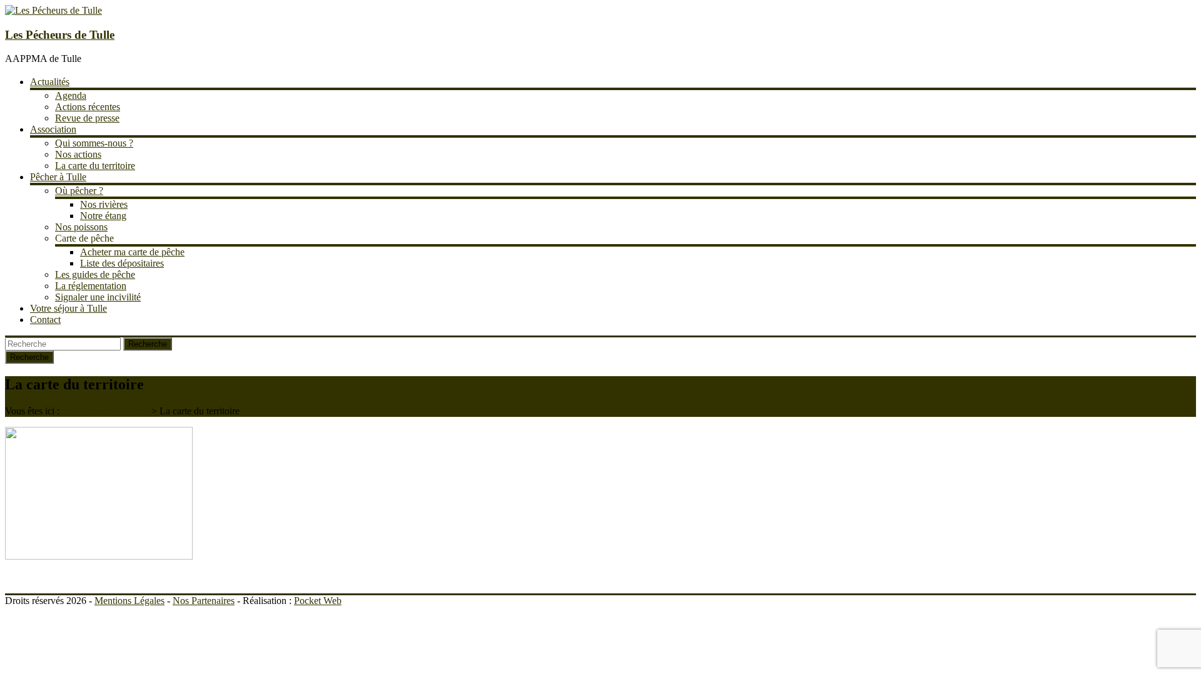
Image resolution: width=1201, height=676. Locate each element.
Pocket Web (318, 600)
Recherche (147, 344)
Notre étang (103, 215)
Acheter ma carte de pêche (132, 252)
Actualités (49, 81)
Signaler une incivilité (98, 297)
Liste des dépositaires (122, 263)
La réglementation (90, 285)
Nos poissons (81, 227)
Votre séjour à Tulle (68, 308)
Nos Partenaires (204, 600)
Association (53, 129)
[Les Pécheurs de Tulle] (53, 10)
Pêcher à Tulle (58, 177)
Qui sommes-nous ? (94, 143)
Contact (45, 319)
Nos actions (78, 154)
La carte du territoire (95, 165)
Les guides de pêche (95, 274)
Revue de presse (87, 118)
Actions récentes (87, 106)
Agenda (70, 95)
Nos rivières (104, 204)
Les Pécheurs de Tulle (59, 34)
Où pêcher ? (79, 190)
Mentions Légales (129, 600)
